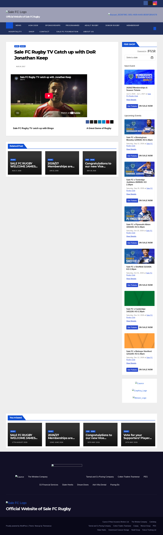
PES (146, 477)
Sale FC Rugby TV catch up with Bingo (33, 128)
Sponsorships (52, 25)
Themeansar (47, 526)
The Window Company (37, 477)
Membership (133, 25)
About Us (88, 32)
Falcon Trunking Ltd (149, 530)
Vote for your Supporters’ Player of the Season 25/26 (137, 438)
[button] (151, 28)
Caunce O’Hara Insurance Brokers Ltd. (116, 522)
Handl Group (135, 530)
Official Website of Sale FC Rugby (23, 16)
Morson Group (145, 526)
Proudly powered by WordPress (17, 526)
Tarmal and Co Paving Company (100, 477)
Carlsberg (153, 522)
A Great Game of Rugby (99, 128)
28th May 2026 (94, 442)
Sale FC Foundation (67, 32)
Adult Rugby (92, 25)
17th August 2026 (19, 442)
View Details (131, 100)
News (19, 25)
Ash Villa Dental (99, 485)
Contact (44, 32)
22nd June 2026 (56, 442)
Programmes (72, 25)
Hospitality (15, 32)
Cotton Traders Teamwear (129, 477)
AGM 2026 (33, 25)
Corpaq (135, 526)
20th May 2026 (131, 442)
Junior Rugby (112, 25)
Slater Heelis (67, 485)
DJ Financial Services (48, 485)
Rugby (23, 46)
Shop (31, 32)
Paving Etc (115, 485)
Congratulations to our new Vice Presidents (98, 166)
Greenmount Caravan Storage (118, 530)
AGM (87, 159)
